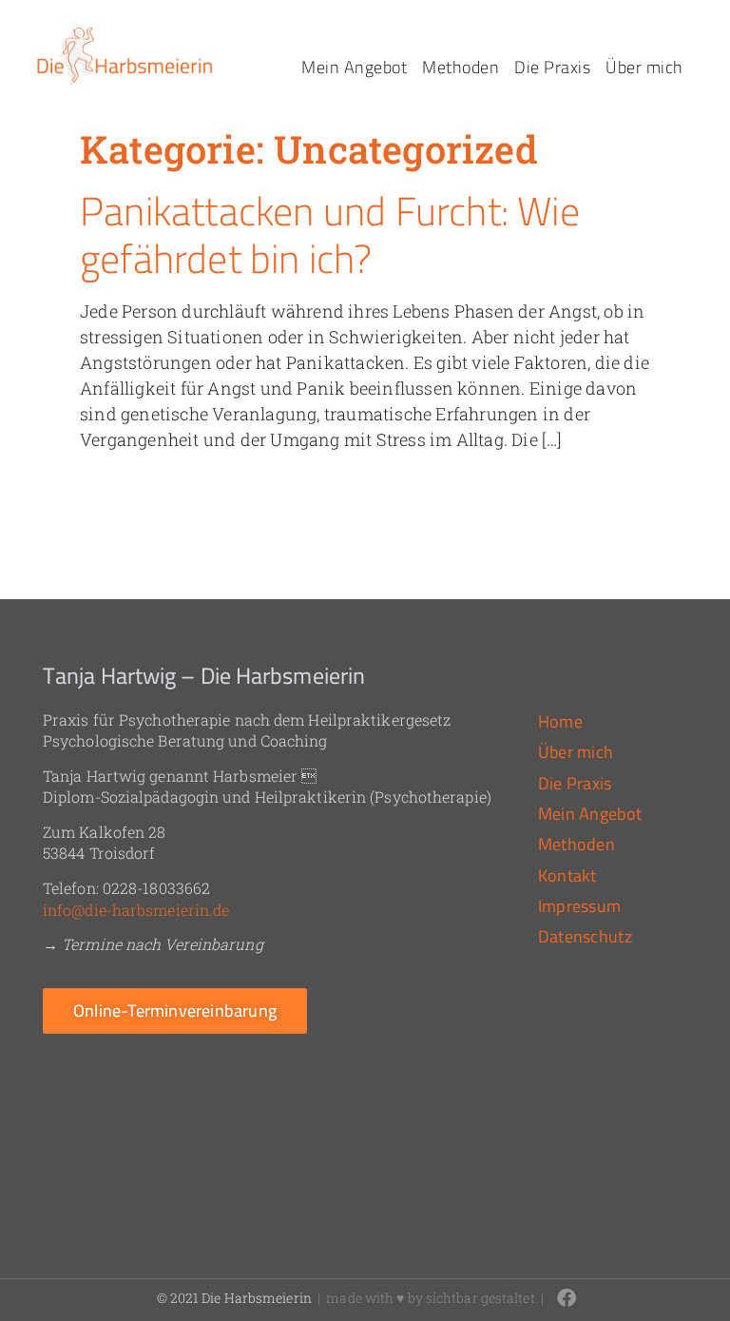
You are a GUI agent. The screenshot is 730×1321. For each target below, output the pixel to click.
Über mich (644, 67)
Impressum (580, 906)
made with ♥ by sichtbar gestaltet (430, 1298)
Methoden (460, 67)
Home (560, 721)
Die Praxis (552, 67)
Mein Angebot (354, 67)
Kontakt (567, 875)
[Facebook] (567, 1298)
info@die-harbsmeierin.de (136, 910)
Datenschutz (585, 936)
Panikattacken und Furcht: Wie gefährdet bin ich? (330, 234)
